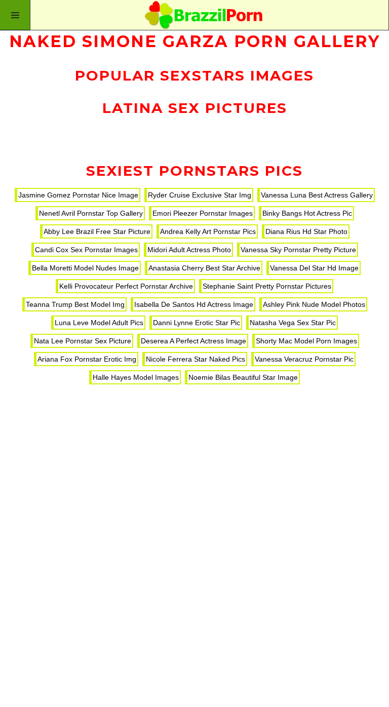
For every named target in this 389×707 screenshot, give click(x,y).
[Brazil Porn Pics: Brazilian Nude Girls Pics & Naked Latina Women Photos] (194, 15)
